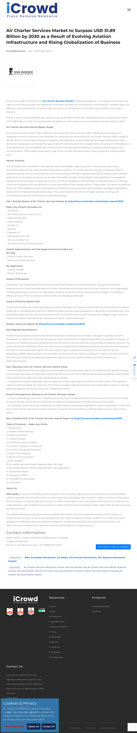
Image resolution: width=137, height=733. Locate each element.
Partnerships (56, 637)
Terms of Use (90, 728)
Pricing (54, 632)
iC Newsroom (56, 617)
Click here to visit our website (113, 547)
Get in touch (12, 698)
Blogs (53, 611)
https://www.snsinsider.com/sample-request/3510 (95, 201)
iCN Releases (56, 652)
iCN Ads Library (57, 657)
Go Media (62, 557)
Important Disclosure (108, 728)
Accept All (48, 726)
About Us (54, 642)
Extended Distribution (43, 557)
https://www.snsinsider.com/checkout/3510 (98, 418)
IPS (99, 557)
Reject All (33, 726)
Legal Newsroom (58, 622)
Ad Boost (97, 611)
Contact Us (55, 647)
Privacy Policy (75, 728)
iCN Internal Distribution (83, 557)
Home (53, 606)
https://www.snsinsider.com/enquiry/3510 (62, 324)
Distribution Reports (59, 627)
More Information (14, 726)
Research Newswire (114, 557)
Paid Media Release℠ (101, 606)
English (12, 561)
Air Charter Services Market (57, 101)
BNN (27, 557)
